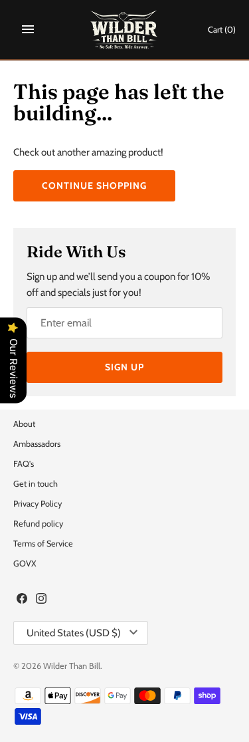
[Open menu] (27, 29)
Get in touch (35, 484)
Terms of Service (43, 544)
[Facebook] (22, 600)
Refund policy (38, 524)
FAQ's (23, 464)
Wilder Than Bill (71, 666)
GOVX (25, 563)
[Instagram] (41, 600)
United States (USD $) (74, 633)
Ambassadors (36, 444)
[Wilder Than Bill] (124, 30)
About (24, 424)
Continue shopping (94, 185)
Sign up (124, 367)
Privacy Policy (37, 504)
